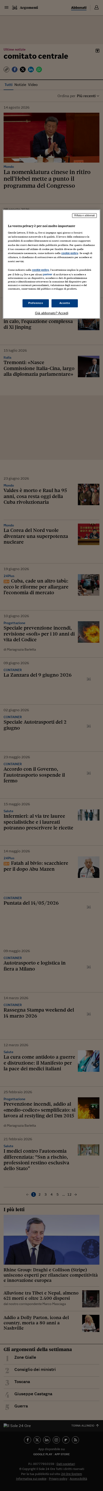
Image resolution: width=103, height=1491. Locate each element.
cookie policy (69, 253)
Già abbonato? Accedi (51, 313)
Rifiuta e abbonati (84, 215)
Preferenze (35, 303)
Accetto (64, 303)
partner (47, 274)
